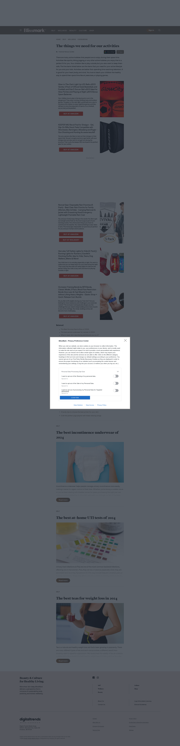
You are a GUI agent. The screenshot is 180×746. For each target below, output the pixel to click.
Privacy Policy (101, 405)
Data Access (90, 405)
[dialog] (90, 373)
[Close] (126, 341)
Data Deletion (78, 405)
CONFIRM (75, 397)
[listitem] (90, 371)
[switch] (116, 376)
